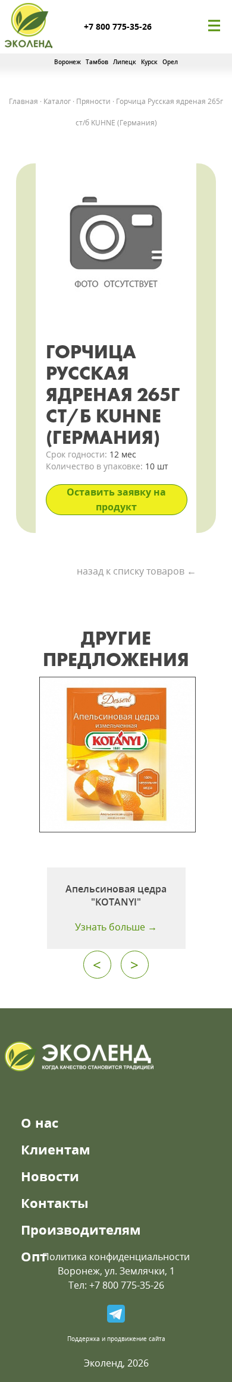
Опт (34, 1256)
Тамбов (97, 62)
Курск (149, 62)
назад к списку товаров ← (136, 571)
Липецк (124, 62)
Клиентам (55, 1149)
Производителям (81, 1229)
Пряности (93, 101)
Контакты (55, 1202)
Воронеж (67, 62)
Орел (170, 62)
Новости (50, 1176)
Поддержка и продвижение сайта (116, 1338)
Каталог (57, 101)
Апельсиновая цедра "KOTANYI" (116, 895)
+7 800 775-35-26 (118, 26)
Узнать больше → (116, 926)
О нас (39, 1122)
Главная (23, 101)
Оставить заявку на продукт (116, 499)
